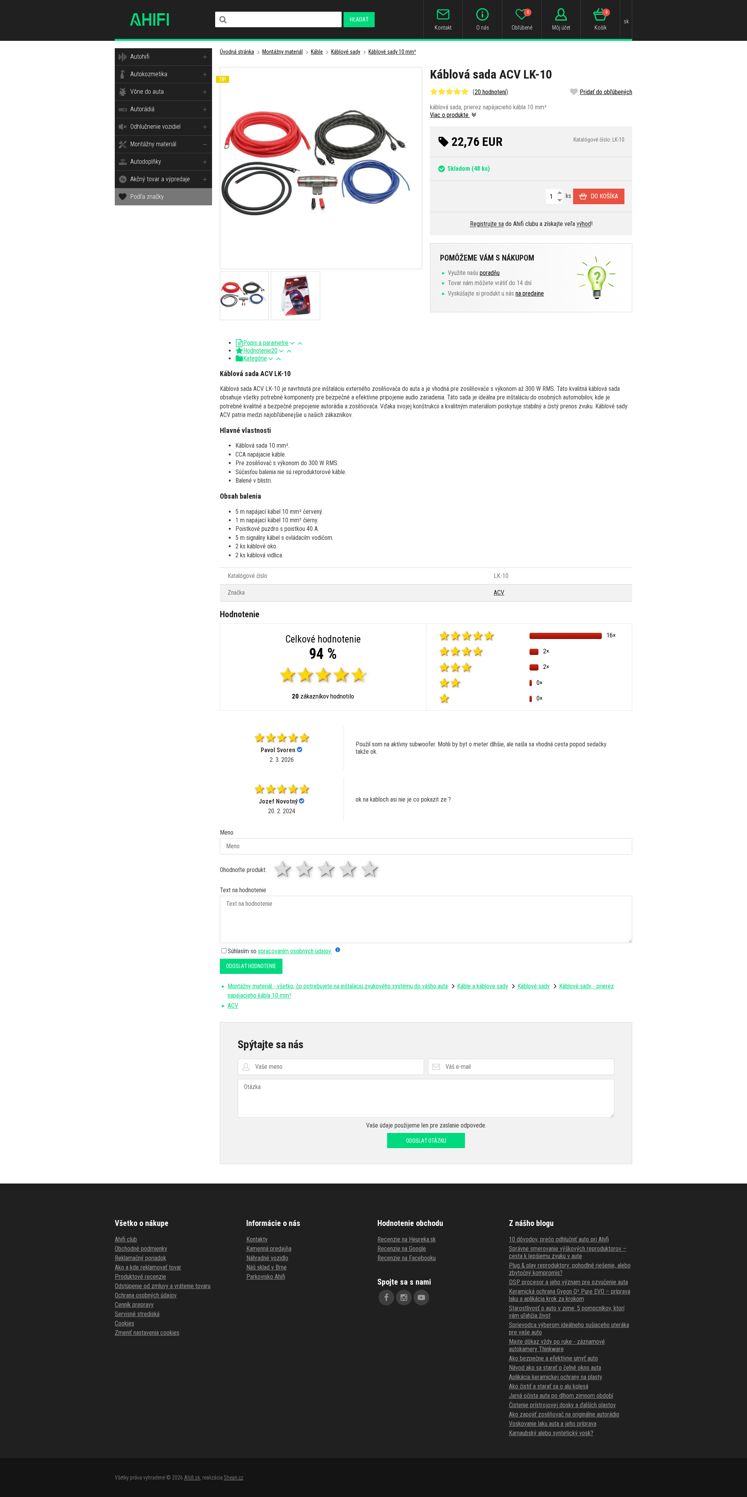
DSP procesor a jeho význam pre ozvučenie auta (568, 1282)
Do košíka (604, 196)
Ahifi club (126, 1239)
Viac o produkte (450, 115)
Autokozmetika (148, 74)
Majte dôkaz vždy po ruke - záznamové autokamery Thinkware (557, 1345)
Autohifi (139, 56)
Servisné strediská (137, 1314)
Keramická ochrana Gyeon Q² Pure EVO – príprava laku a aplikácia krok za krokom (569, 1295)
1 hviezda (283, 869)
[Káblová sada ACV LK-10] (321, 168)
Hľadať (359, 19)
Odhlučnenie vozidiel (155, 126)
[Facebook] (386, 1297)
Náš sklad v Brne (266, 1267)
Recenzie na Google (401, 1248)
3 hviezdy (327, 869)
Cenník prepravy (134, 1304)
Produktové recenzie (140, 1276)
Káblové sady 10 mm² (392, 52)
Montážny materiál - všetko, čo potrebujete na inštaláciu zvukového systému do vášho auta (338, 986)
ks (567, 196)
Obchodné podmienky (141, 1248)
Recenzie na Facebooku (406, 1258)
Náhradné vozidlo (267, 1258)
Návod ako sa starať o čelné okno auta (555, 1367)
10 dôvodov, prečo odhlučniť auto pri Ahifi (559, 1239)
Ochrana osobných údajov (146, 1295)
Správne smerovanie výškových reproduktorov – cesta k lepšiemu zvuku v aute (567, 1252)
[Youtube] (421, 1297)
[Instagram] (404, 1297)
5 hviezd (370, 869)
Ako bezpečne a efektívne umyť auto (553, 1358)
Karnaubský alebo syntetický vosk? (551, 1433)
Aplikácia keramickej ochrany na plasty (555, 1377)
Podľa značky (147, 196)
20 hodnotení (490, 92)
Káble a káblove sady (482, 986)
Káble (317, 52)
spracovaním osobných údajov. (295, 951)
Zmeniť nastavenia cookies (147, 1332)
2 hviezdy (305, 869)
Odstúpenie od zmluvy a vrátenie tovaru (162, 1286)
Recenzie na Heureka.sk (406, 1239)
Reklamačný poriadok (140, 1258)
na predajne (530, 293)
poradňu (490, 273)
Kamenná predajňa (268, 1248)
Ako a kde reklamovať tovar (148, 1267)
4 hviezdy (348, 869)
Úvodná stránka (237, 52)
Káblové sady (345, 52)
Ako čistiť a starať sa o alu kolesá (548, 1386)
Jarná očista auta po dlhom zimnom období (561, 1395)
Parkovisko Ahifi (265, 1276)
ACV (499, 592)
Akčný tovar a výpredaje (160, 179)
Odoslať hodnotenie (251, 966)
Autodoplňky (145, 161)
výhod (584, 224)
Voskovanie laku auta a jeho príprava (552, 1423)
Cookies (124, 1323)
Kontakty (257, 1239)
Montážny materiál (153, 144)
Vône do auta (147, 91)
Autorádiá (142, 109)
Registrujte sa (487, 224)
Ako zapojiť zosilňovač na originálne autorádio (564, 1414)
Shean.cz (233, 1477)
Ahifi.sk (192, 1477)
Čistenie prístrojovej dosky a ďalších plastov (562, 1405)
